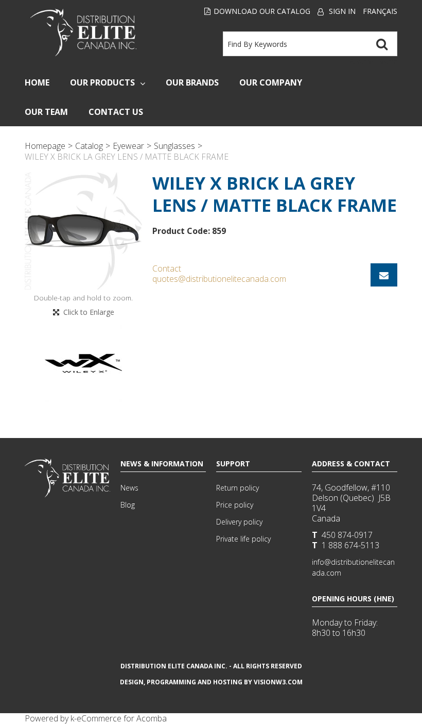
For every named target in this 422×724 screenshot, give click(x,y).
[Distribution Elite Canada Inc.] (83, 32)
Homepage (45, 145)
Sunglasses (174, 145)
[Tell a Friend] (384, 275)
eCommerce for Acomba (122, 718)
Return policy (237, 488)
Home (37, 82)
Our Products (102, 82)
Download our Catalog (262, 11)
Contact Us (116, 111)
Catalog (89, 145)
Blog (127, 505)
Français (380, 11)
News (129, 488)
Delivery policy (239, 522)
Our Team (46, 111)
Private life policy (243, 539)
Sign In (342, 11)
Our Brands (192, 82)
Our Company (270, 82)
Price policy (234, 505)
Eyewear (128, 145)
